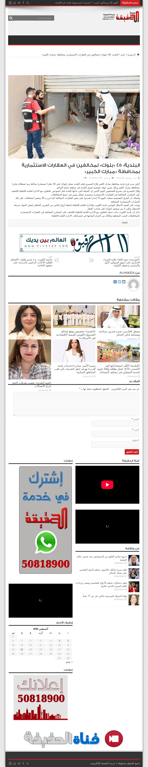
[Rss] (27, 3)
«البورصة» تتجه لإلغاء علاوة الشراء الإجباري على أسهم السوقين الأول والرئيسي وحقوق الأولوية (121, 261)
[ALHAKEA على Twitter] (119, 282)
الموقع (135, 440)
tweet (125, 222)
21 (22, 649)
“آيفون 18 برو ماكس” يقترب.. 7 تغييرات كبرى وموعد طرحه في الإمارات (86, 2)
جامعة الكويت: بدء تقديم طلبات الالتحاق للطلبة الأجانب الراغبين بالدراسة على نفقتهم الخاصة (31, 261)
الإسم (136, 419)
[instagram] (10, 3)
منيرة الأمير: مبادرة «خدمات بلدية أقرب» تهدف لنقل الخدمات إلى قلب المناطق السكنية (74, 369)
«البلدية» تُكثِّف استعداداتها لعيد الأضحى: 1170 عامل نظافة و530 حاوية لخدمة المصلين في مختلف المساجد (118, 369)
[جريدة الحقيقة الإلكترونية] (121, 20)
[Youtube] (14, 3)
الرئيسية (131, 54)
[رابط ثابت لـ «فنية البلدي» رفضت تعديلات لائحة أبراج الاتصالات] (29, 378)
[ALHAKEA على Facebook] (115, 282)
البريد (136, 429)
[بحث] (11, 18)
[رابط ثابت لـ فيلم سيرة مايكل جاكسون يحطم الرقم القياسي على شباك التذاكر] (134, 578)
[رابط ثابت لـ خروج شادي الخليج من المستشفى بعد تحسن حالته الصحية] (134, 565)
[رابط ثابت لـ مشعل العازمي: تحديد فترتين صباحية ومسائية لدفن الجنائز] (118, 327)
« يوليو (69, 661)
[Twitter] (19, 3)
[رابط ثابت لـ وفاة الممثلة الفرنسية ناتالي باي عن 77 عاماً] (134, 604)
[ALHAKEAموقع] (123, 282)
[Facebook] (23, 3)
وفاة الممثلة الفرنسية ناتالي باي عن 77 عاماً (105, 596)
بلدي (123, 54)
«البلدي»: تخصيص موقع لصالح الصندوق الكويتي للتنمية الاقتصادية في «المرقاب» (75, 334)
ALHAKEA (120, 178)
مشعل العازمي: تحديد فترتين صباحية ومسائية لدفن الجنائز (119, 333)
